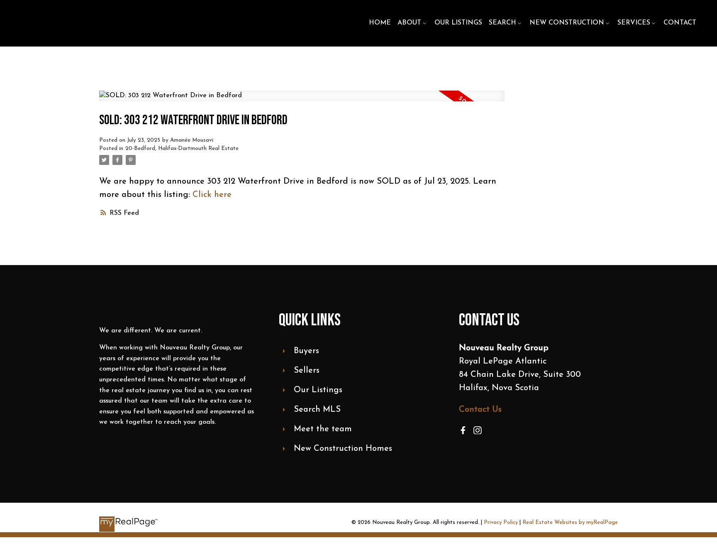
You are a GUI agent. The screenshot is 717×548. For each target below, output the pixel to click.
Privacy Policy (501, 522)
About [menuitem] (409, 23)
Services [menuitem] (633, 23)
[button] (463, 430)
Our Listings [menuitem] (458, 23)
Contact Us (480, 409)
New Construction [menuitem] (566, 23)
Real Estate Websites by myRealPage (570, 522)
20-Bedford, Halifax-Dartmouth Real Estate (182, 148)
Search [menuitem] (502, 23)
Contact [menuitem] (679, 23)
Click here (212, 195)
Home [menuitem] (380, 23)
